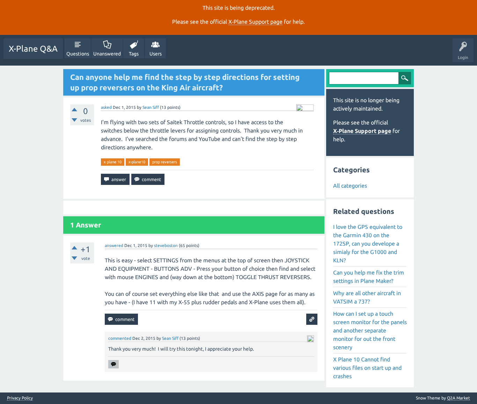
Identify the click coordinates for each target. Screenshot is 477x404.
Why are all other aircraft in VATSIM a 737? (367, 297)
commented (119, 338)
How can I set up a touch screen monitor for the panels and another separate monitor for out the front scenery (370, 330)
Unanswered (107, 54)
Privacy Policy (20, 398)
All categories (350, 185)
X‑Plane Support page (255, 21)
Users (155, 54)
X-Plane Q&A (33, 48)
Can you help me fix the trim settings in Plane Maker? (368, 276)
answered (114, 245)
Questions (77, 54)
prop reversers (164, 162)
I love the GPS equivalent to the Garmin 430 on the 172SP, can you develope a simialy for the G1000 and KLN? (367, 243)
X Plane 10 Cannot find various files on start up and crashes (367, 367)
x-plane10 (137, 162)
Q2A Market (458, 398)
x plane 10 (113, 162)
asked (106, 107)
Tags (134, 54)
